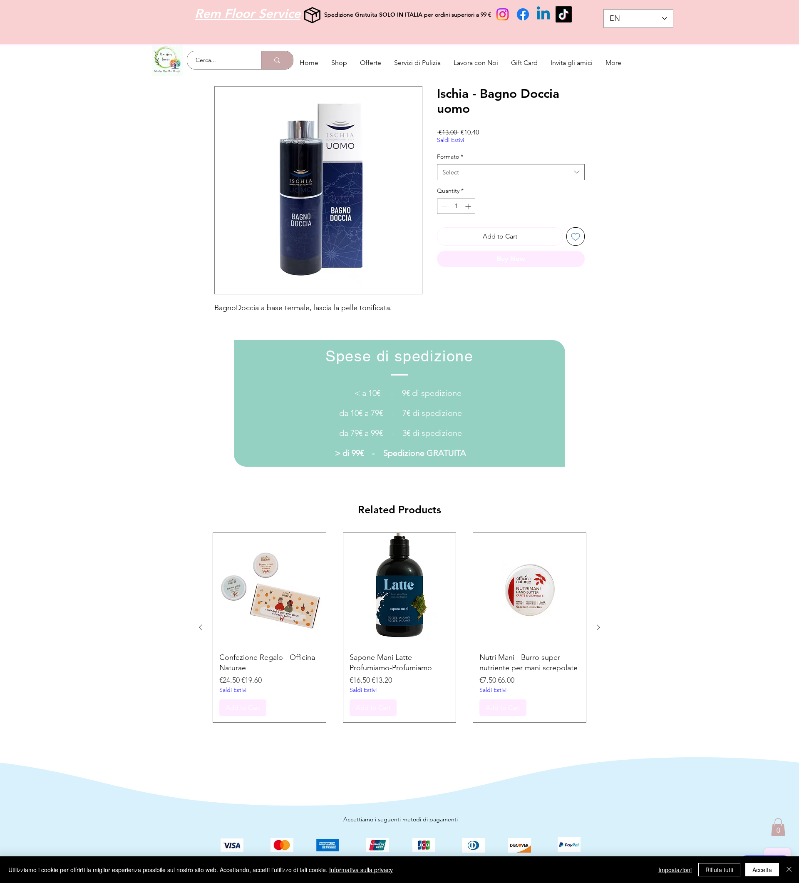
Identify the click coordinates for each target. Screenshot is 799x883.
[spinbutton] (456, 206)
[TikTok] (564, 14)
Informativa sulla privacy (361, 870)
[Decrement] (443, 206)
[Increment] (469, 206)
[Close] (789, 869)
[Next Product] (598, 627)
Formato (450, 156)
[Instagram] (502, 14)
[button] (778, 827)
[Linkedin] (543, 14)
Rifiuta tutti (719, 870)
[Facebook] (523, 14)
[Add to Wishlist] (575, 236)
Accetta (762, 870)
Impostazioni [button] (675, 870)
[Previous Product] (201, 627)
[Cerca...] (277, 60)
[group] (399, 627)
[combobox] (511, 172)
